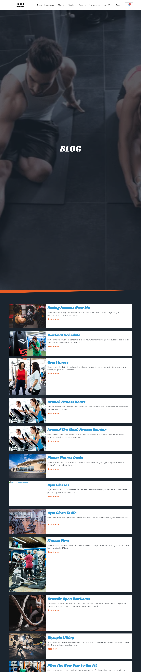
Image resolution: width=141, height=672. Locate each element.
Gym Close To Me (62, 512)
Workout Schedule (63, 335)
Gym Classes (58, 485)
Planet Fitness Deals (65, 457)
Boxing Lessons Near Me (68, 307)
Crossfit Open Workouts (68, 598)
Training (71, 5)
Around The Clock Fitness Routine (77, 429)
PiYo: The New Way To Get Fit (72, 665)
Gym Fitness (58, 362)
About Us (108, 5)
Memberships (49, 5)
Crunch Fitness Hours (66, 401)
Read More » (53, 319)
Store (118, 5)
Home (39, 5)
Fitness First (58, 540)
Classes (61, 5)
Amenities (82, 5)
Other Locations (94, 5)
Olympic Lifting (60, 637)
